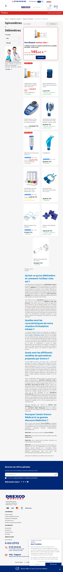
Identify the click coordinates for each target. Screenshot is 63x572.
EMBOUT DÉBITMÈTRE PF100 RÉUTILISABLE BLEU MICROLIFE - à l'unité (50, 85)
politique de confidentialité (31, 478)
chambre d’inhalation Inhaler (36, 335)
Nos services (8, 530)
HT (42, 1)
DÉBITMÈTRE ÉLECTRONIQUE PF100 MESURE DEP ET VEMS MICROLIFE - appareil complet (49, 120)
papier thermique (52, 406)
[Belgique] (50, 2)
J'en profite (40, 57)
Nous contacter (8, 540)
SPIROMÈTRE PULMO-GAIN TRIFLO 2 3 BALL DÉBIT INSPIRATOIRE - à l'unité (30, 190)
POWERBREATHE (46, 153)
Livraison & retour (9, 532)
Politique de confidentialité (11, 519)
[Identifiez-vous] (55, 7)
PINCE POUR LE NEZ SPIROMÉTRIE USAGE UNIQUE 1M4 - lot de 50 (49, 190)
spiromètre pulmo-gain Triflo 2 (42, 362)
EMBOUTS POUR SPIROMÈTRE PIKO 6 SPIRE (40, 260)
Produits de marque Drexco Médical (13, 523)
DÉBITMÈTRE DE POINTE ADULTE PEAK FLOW (31, 154)
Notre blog (7, 534)
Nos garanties (8, 528)
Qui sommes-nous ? (9, 521)
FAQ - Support (15, 554)
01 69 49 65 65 (20, 2)
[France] (48, 2)
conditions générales (18, 478)
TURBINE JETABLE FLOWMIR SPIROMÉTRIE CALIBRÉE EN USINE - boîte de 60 (40, 47)
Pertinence (53, 24)
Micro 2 (54, 383)
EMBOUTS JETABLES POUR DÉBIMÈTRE (30, 226)
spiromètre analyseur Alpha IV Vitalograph (45, 366)
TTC (39, 1)
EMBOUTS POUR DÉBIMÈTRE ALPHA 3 (49, 226)
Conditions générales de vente (12, 517)
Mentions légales (9, 514)
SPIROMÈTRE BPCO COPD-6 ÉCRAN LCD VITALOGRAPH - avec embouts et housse (30, 120)
